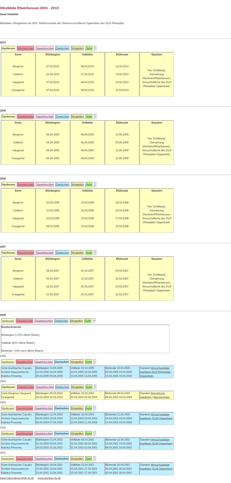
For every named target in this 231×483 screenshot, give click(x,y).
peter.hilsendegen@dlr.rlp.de (17, 478)
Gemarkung (158, 393)
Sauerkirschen (44, 48)
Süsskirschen (26, 48)
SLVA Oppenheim (162, 418)
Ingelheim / (146, 397)
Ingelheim (146, 372)
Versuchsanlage (160, 368)
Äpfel (89, 48)
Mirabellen (77, 48)
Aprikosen (8, 320)
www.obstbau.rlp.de (49, 478)
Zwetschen (62, 48)
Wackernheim (161, 397)
